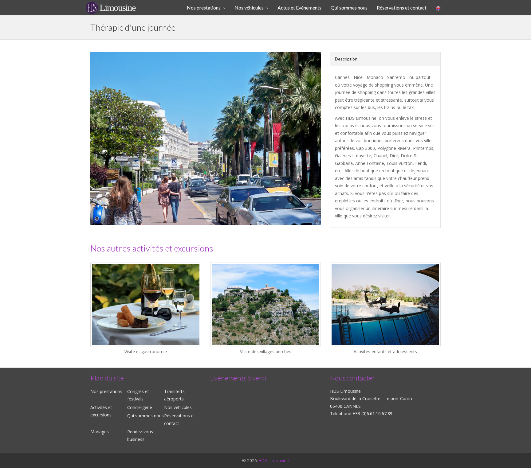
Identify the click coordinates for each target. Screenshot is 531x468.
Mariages (99, 432)
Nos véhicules (178, 407)
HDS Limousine (273, 460)
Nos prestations (106, 391)
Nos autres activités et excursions (151, 248)
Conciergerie (139, 407)
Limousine (118, 7)
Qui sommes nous (145, 416)
